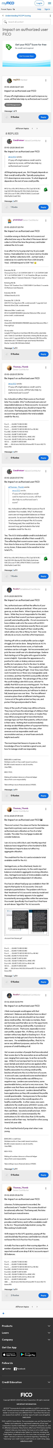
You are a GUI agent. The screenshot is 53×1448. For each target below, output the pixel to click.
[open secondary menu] (49, 3)
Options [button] (50, 16)
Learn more (27, 1417)
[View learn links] (49, 1333)
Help (39, 9)
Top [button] (3, 1313)
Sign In (46, 9)
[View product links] (49, 1326)
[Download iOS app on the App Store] (9, 1354)
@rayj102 (12, 157)
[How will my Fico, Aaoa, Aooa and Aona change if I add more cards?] (37, 128)
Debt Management (13, 105)
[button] (46, 79)
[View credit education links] (49, 1382)
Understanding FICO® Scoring (18, 15)
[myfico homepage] (8, 3)
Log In (39, 3)
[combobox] (26, 22)
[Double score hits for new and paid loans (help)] (32, 128)
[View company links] (49, 1340)
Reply (43, 117)
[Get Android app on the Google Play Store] (28, 1354)
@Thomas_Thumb (16, 487)
